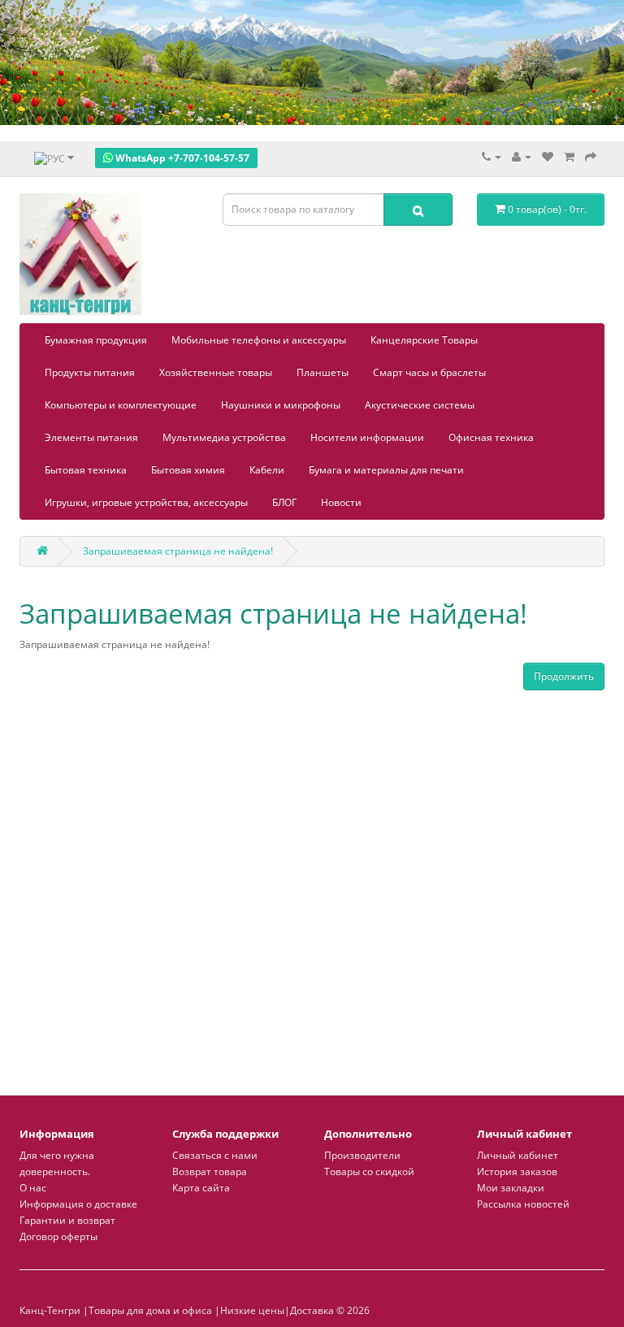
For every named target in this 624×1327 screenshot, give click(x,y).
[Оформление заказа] (590, 157)
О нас (33, 1188)
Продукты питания (90, 372)
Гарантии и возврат (67, 1220)
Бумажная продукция (96, 340)
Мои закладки (510, 1188)
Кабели (266, 470)
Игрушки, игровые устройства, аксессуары (146, 502)
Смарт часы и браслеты (429, 372)
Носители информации (367, 437)
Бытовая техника (86, 470)
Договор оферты (59, 1236)
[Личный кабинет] (521, 157)
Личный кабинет (517, 1155)
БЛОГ (284, 502)
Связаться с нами (215, 1155)
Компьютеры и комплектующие (121, 405)
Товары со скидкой (369, 1171)
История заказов (517, 1171)
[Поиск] (418, 209)
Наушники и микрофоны (280, 405)
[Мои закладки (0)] (547, 157)
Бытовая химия (188, 470)
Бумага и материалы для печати (386, 470)
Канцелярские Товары (424, 340)
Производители (362, 1155)
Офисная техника (491, 437)
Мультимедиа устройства (224, 437)
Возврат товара (209, 1171)
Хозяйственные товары (215, 372)
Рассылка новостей (523, 1204)
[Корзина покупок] (569, 157)
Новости (341, 502)
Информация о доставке (78, 1204)
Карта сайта (201, 1188)
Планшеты (323, 372)
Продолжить (564, 676)
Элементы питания (91, 437)
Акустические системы (419, 405)
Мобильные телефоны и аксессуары (258, 340)
